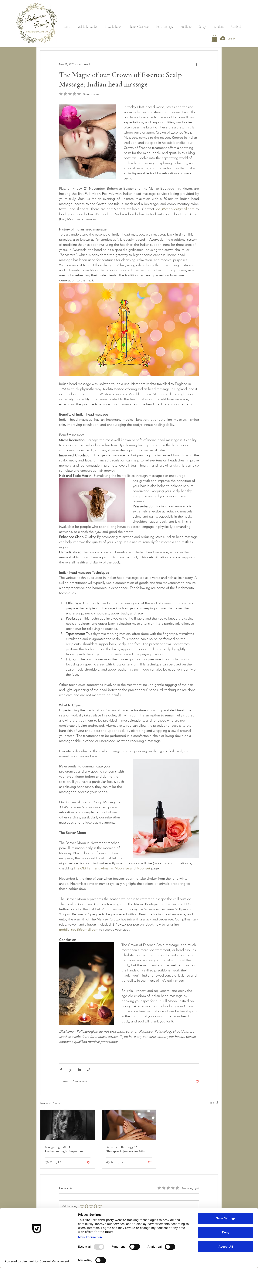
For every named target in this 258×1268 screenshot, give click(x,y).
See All (213, 1102)
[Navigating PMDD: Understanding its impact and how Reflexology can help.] (67, 1125)
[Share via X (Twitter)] (70, 1070)
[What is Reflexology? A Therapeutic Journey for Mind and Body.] (129, 1125)
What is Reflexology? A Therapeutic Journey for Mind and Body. (126, 1149)
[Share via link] (88, 1070)
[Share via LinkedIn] (79, 1070)
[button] (113, 26)
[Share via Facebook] (61, 1070)
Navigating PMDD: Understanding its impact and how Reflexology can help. (64, 1149)
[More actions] (196, 64)
